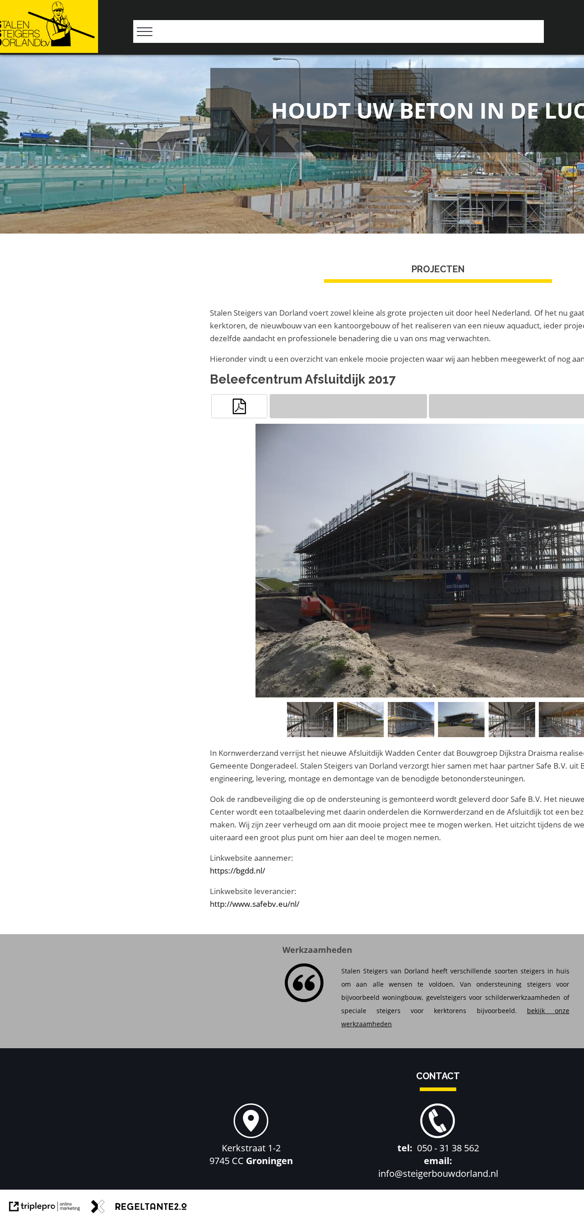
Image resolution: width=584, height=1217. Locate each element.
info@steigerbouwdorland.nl (438, 1173)
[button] (239, 406)
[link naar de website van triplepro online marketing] (45, 1208)
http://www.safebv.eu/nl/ (254, 904)
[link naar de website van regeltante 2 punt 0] (139, 1208)
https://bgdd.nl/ (237, 870)
